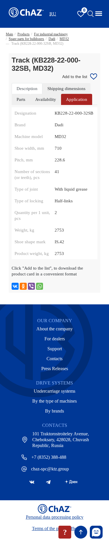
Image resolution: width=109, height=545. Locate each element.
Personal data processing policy (54, 517)
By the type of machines (54, 401)
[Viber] (31, 286)
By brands (54, 410)
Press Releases (54, 368)
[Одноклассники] (23, 286)
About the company (54, 328)
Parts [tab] (21, 99)
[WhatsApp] (39, 286)
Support (54, 348)
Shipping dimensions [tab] (66, 88)
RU (52, 13)
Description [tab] (27, 88)
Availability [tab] (45, 99)
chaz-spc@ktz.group (50, 468)
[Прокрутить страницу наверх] (80, 532)
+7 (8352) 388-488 (48, 457)
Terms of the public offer (54, 528)
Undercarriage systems (54, 391)
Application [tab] (76, 99)
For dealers (54, 338)
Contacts (54, 358)
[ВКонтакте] (15, 286)
